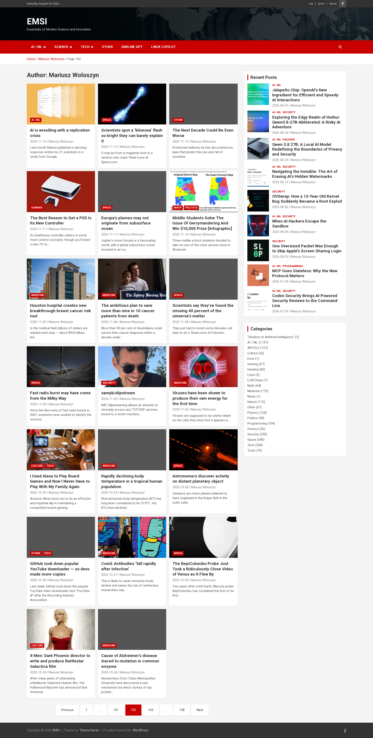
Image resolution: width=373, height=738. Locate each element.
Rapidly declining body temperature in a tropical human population (131, 481)
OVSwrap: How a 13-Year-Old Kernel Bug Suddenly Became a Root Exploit (307, 199)
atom (321, 3)
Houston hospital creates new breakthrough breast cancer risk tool (60, 310)
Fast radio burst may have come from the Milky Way (60, 395)
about (333, 3)
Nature (252, 402)
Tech (85, 47)
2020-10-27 (109, 574)
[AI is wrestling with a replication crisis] (61, 104)
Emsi (250, 359)
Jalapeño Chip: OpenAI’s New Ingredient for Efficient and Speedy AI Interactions (305, 94)
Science (61, 47)
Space (107, 119)
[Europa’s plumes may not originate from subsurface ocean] (132, 191)
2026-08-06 (280, 207)
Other (107, 47)
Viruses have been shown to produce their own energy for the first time (200, 398)
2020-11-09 (38, 322)
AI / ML (36, 47)
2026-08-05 (280, 232)
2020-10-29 (38, 492)
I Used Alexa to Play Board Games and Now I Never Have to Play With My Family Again (60, 481)
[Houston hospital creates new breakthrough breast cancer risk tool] (61, 279)
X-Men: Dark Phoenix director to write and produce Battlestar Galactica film (60, 661)
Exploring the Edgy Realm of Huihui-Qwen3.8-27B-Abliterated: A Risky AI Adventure (306, 122)
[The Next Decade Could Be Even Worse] (203, 104)
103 (150, 710)
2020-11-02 (109, 399)
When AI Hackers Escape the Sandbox (299, 224)
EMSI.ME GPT (132, 47)
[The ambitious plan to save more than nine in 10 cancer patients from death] (132, 279)
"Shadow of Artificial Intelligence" (270, 337)
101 (116, 710)
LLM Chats (255, 380)
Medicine (37, 295)
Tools (251, 450)
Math (178, 207)
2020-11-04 (38, 404)
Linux (251, 375)
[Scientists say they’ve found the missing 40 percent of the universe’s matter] (203, 279)
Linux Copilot (163, 47)
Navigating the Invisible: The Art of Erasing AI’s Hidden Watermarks (304, 174)
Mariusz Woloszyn (61, 141)
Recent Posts (263, 77)
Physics (252, 413)
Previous (67, 710)
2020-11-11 (38, 229)
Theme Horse (89, 730)
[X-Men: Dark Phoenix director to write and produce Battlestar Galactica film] (61, 629)
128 (182, 710)
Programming (293, 266)
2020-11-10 (180, 234)
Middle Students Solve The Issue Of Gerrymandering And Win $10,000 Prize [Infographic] (202, 223)
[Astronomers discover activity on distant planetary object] (203, 449)
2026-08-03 (280, 256)
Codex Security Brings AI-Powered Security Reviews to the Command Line (304, 300)
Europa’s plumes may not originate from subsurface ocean (126, 223)
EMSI (37, 21)
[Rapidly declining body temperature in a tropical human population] (132, 449)
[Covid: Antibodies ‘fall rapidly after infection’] (132, 537)
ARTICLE (253, 348)
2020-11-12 (109, 146)
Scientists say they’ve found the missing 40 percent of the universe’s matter (203, 310)
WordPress (141, 730)
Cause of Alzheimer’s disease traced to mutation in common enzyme (130, 661)
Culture (37, 465)
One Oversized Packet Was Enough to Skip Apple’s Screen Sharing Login (306, 248)
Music (251, 396)
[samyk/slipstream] (132, 366)
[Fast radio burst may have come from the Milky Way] (61, 366)
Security (109, 382)
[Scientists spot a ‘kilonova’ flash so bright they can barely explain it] (132, 104)
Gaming (36, 207)
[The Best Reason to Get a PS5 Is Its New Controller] (61, 191)
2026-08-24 (280, 132)
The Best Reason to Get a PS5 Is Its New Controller (60, 220)
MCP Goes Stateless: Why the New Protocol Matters (304, 273)
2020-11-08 (109, 322)
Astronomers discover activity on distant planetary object (200, 479)
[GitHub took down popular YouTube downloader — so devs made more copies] (61, 537)
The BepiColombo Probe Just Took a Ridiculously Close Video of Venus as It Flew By (202, 569)
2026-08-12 (280, 182)
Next (200, 710)
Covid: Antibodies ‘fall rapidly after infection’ (128, 566)
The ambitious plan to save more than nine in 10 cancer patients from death (128, 310)
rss (311, 3)
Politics (191, 207)
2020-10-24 (180, 580)
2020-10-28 (180, 487)
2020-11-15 (38, 141)
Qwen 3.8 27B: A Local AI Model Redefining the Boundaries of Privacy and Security (307, 149)
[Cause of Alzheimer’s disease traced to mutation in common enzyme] (132, 629)
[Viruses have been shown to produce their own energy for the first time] (203, 366)
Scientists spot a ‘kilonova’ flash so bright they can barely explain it (132, 135)
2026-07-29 (280, 281)
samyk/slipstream (118, 392)
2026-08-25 (280, 105)
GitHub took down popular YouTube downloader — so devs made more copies (59, 569)
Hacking (289, 139)
